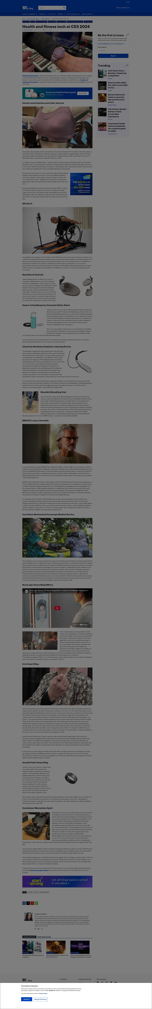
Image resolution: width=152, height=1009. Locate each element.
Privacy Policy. (43, 993)
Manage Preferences (40, 999)
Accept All (27, 999)
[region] (76, 996)
